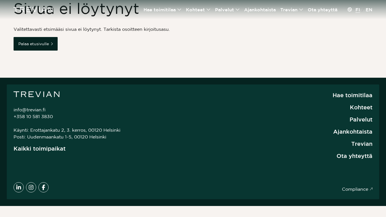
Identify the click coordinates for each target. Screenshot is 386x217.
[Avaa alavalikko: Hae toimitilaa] (179, 10)
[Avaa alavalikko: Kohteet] (209, 10)
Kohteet (195, 9)
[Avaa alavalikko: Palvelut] (238, 10)
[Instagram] (31, 187)
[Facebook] (43, 187)
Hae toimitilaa (160, 9)
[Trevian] (33, 9)
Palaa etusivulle (33, 44)
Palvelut (224, 9)
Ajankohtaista (260, 9)
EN (369, 9)
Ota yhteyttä (322, 9)
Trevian (289, 9)
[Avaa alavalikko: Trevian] (301, 10)
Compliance (355, 189)
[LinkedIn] (19, 187)
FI (357, 9)
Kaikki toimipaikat (40, 148)
